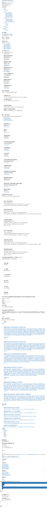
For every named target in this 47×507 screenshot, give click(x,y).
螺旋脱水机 (6, 34)
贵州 (19, 457)
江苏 (6, 457)
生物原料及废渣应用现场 (9, 20)
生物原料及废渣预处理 (9, 14)
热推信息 (3, 1)
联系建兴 (7, 30)
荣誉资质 (5, 26)
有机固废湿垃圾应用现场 (9, 19)
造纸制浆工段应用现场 (5, 472)
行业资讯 (7, 24)
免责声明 (17, 456)
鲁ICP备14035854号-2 (24, 454)
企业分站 (6, 1)
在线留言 (5, 28)
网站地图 (9, 1)
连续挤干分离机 (10, 34)
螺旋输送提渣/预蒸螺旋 (9, 17)
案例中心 (5, 18)
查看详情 (8, 58)
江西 (10, 457)
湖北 (13, 457)
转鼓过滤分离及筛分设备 (9, 16)
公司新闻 (7, 23)
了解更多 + (3, 316)
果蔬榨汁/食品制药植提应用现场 (10, 21)
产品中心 (5, 11)
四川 (17, 457)
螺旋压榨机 (3, 34)
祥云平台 (7, 456)
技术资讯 (7, 25)
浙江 (7, 457)
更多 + (3, 405)
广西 (16, 457)
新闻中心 (5, 22)
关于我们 (5, 9)
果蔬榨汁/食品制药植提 (9, 15)
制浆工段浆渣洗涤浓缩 (9, 12)
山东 (11, 457)
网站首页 (5, 8)
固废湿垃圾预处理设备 (9, 13)
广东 (14, 457)
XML (13, 1)
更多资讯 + (3, 323)
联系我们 (5, 29)
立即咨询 (5, 58)
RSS (12, 1)
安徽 (9, 457)
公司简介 (7, 10)
